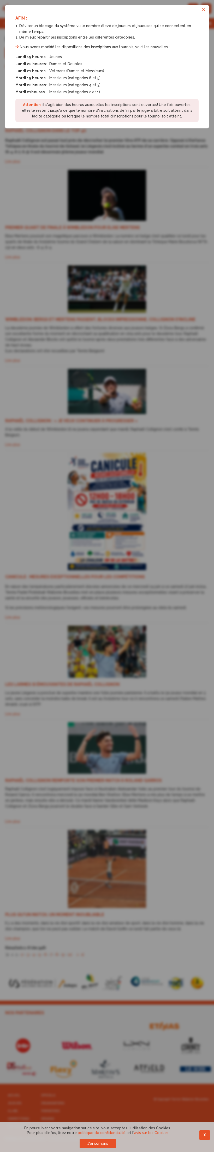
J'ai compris (97, 1143)
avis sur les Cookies (151, 1133)
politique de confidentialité (102, 1133)
